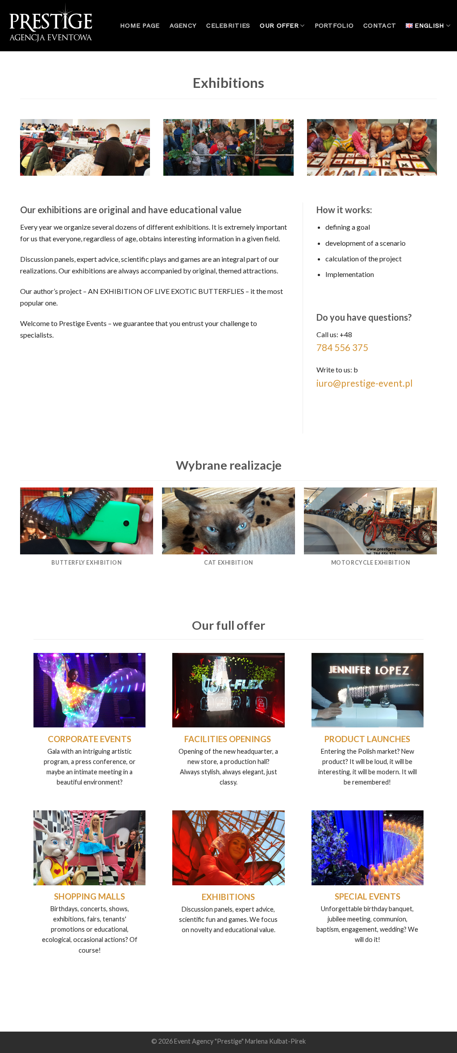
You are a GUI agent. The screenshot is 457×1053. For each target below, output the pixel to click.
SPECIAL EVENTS (367, 896)
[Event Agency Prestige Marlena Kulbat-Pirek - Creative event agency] (51, 25)
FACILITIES (205, 739)
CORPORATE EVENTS (89, 739)
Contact (379, 25)
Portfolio (334, 25)
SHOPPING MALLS (89, 896)
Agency (183, 25)
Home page (140, 25)
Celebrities (228, 25)
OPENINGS (250, 739)
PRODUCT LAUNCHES (367, 739)
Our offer (279, 25)
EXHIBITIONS (228, 897)
